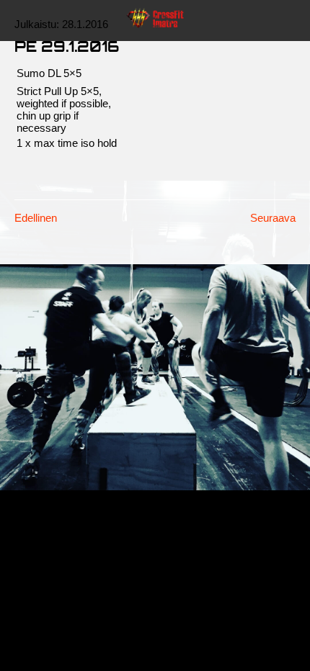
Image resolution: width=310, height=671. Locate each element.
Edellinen (35, 218)
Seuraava (273, 218)
